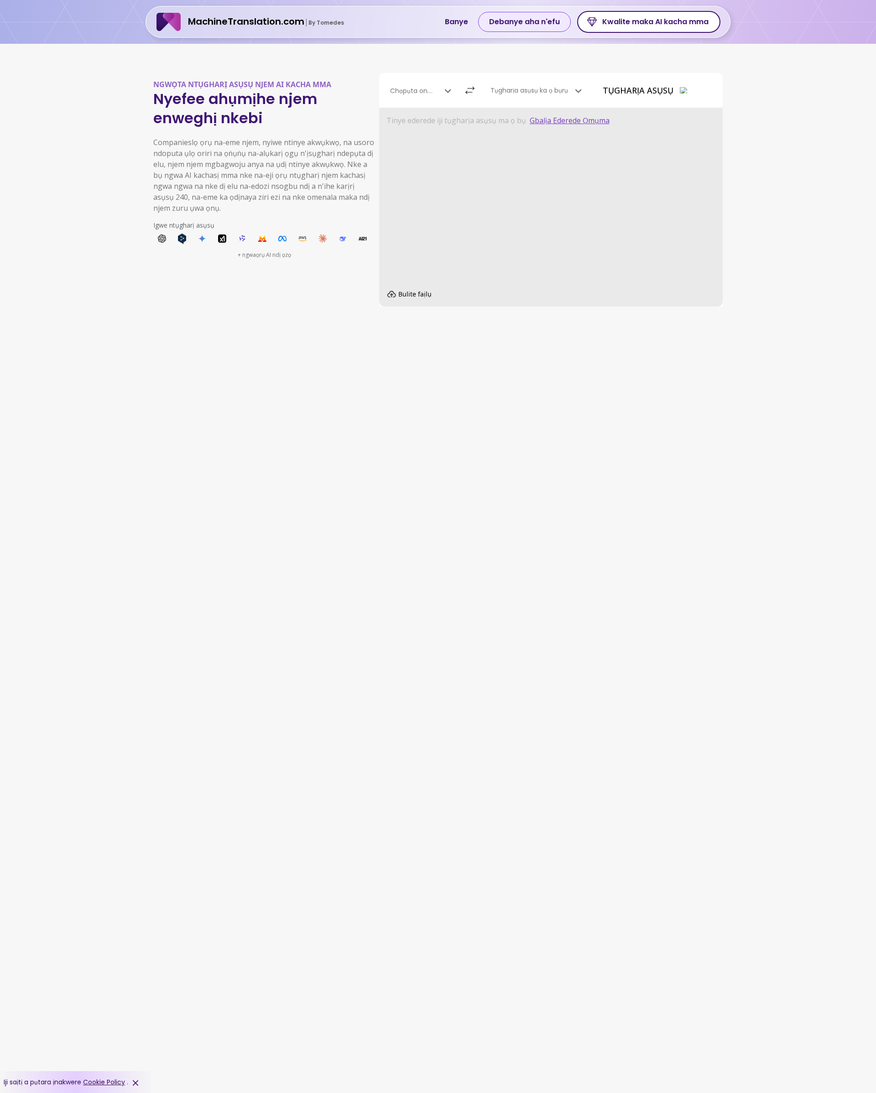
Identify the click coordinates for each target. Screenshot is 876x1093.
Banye (456, 21)
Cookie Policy (104, 1082)
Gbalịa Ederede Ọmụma (570, 120)
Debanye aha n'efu (524, 21)
